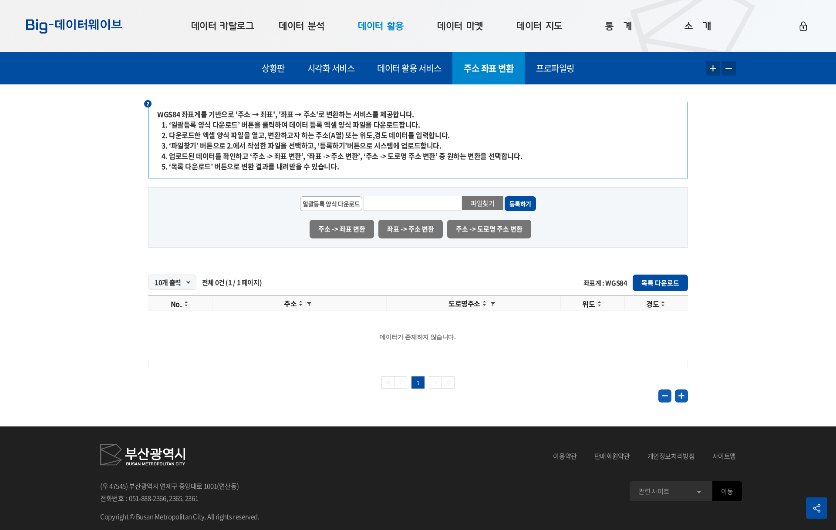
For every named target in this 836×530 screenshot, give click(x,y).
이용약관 (565, 456)
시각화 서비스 (331, 68)
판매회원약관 (612, 456)
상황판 (273, 68)
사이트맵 (724, 456)
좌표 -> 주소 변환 (410, 229)
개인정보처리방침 (671, 456)
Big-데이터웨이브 (74, 26)
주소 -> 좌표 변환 (341, 229)
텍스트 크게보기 (713, 68)
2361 (192, 498)
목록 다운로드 (660, 283)
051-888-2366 (147, 498)
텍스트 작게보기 (728, 68)
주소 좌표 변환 (488, 68)
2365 (175, 498)
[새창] (142, 456)
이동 (727, 491)
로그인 (803, 26)
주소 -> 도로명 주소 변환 (489, 229)
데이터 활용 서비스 (409, 68)
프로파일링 (555, 68)
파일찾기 (483, 203)
